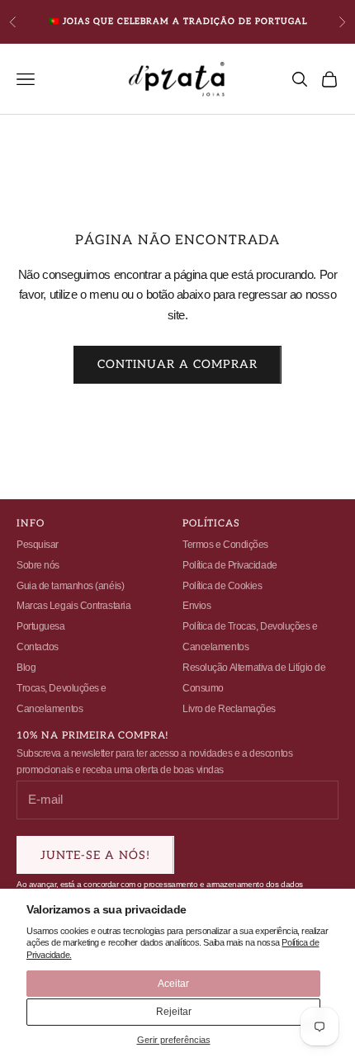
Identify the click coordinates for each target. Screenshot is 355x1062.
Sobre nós (38, 565)
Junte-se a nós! (95, 855)
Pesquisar (38, 544)
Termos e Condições (225, 544)
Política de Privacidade (229, 565)
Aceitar (173, 983)
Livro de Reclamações (229, 709)
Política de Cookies (222, 586)
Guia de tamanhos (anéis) (70, 586)
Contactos (38, 647)
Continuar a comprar (177, 364)
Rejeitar (174, 1011)
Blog (26, 667)
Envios (196, 605)
